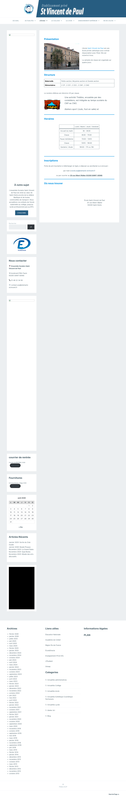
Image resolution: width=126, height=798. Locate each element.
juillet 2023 (13, 676)
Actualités (29, 20)
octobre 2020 (14, 721)
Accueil (16, 20)
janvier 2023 (14, 686)
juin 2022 (12, 695)
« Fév (21, 527)
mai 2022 (12, 698)
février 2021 (13, 714)
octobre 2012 (14, 773)
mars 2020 (13, 726)
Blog (49, 716)
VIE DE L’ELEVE (108, 20)
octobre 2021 (14, 710)
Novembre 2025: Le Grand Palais (21, 549)
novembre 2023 (15, 669)
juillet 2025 (13, 639)
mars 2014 (13, 750)
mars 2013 (13, 764)
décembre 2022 (15, 688)
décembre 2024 (15, 653)
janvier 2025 (14, 650)
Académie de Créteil (53, 640)
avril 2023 (13, 679)
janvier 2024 (14, 667)
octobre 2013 (14, 762)
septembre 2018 (15, 745)
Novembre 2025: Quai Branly (19, 552)
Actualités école (53, 691)
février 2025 (14, 648)
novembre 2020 (15, 719)
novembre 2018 (15, 743)
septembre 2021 (15, 712)
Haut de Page (113, 794)
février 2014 (13, 752)
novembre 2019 (15, 729)
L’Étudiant (49, 661)
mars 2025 (13, 646)
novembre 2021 (15, 707)
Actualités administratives (57, 680)
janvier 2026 (14, 636)
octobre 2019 (14, 731)
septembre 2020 (15, 724)
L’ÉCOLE (42, 20)
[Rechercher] (30, 226)
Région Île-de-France (53, 645)
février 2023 (14, 684)
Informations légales (96, 628)
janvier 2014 (13, 755)
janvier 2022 (14, 705)
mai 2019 (12, 736)
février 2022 (14, 702)
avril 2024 (13, 662)
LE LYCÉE (69, 20)
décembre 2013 (15, 757)
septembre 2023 (15, 674)
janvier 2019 (13, 740)
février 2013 (13, 766)
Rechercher (12, 223)
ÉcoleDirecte (50, 650)
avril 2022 (13, 700)
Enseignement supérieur (87, 20)
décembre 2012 (15, 769)
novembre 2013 (15, 759)
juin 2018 (12, 747)
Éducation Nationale (52, 635)
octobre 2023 (14, 672)
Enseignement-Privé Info (54, 656)
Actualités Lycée (53, 705)
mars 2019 (13, 738)
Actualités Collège (54, 685)
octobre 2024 (14, 658)
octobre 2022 (14, 693)
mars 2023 (13, 681)
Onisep (47, 666)
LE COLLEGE (55, 20)
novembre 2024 (15, 655)
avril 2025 (13, 643)
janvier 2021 (13, 717)
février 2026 (14, 634)
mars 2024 (13, 665)
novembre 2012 (15, 771)
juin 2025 (12, 641)
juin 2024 (12, 660)
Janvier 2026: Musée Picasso (20, 547)
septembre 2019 (15, 733)
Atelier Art (51, 710)
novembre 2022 (15, 691)
